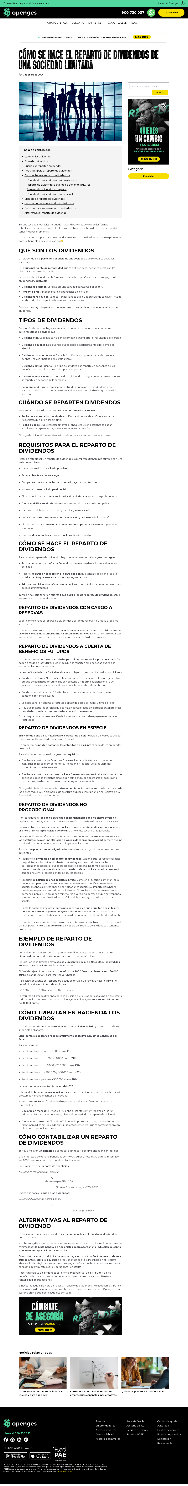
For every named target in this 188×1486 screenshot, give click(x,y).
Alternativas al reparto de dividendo (46, 213)
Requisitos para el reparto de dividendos (48, 170)
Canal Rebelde (117, 23)
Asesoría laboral (105, 1434)
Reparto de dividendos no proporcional (50, 194)
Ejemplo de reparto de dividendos (44, 198)
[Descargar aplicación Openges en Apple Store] (40, 1456)
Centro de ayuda (167, 1421)
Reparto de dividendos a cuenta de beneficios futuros (58, 184)
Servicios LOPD (135, 1434)
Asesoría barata (135, 1425)
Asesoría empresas (106, 1430)
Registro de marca (137, 1430)
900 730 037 (133, 12)
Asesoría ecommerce (108, 1438)
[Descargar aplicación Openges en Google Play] (16, 1456)
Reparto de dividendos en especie (47, 189)
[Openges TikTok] (26, 1439)
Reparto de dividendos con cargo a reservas (52, 180)
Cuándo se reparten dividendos (43, 166)
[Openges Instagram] (12, 1439)
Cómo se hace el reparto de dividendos (47, 175)
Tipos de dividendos (36, 161)
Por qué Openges (57, 23)
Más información (65, 1471)
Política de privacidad (169, 1434)
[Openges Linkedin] (19, 1439)
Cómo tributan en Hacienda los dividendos (49, 203)
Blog (134, 23)
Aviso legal (163, 1425)
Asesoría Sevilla (135, 1421)
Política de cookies (168, 1430)
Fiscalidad (148, 176)
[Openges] (20, 12)
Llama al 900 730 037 (17, 1433)
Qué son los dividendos (38, 156)
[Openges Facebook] (6, 1439)
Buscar (159, 92)
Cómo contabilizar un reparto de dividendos (50, 208)
